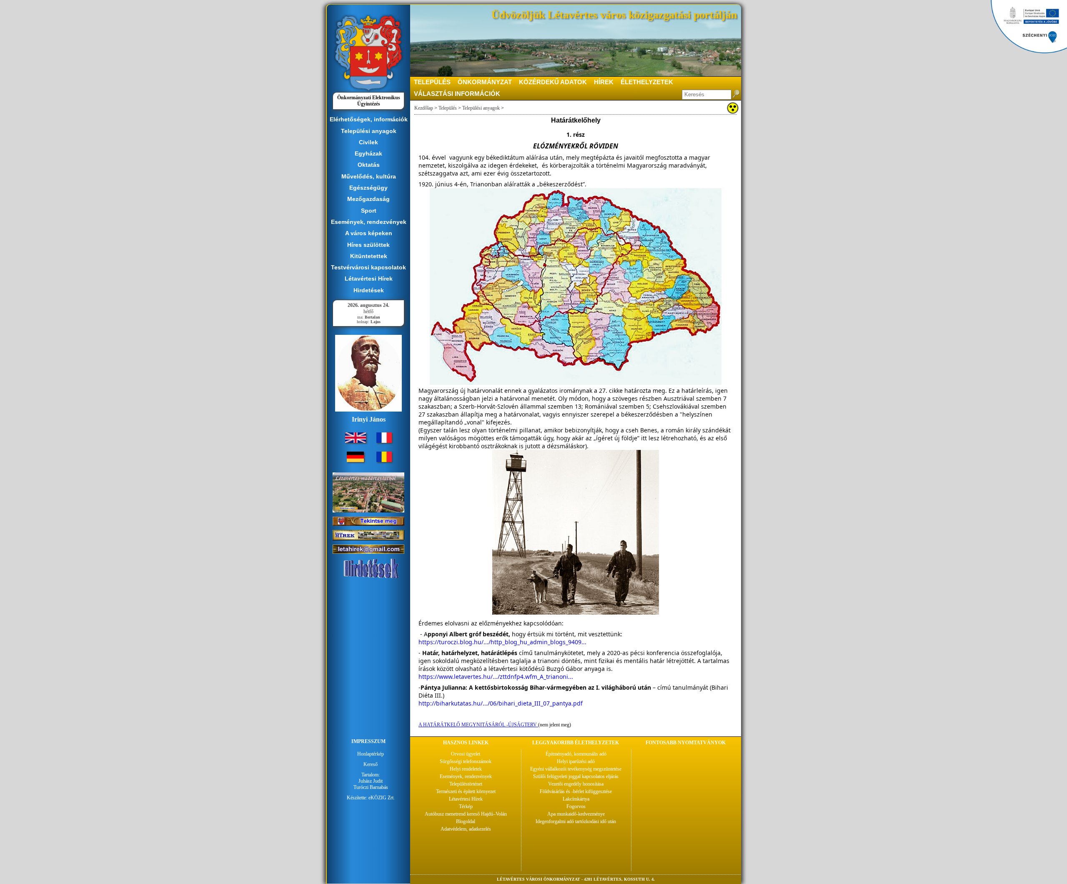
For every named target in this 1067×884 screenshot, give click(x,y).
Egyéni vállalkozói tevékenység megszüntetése (575, 769)
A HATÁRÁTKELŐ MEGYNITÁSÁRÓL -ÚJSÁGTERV (478, 725)
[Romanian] (384, 460)
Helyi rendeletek (466, 769)
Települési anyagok (481, 108)
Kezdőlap (423, 108)
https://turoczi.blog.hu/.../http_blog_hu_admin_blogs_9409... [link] (502, 642)
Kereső (370, 764)
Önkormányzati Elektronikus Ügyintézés (368, 101)
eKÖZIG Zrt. (381, 798)
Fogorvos (576, 806)
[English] (355, 441)
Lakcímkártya (576, 799)
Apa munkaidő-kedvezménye (576, 814)
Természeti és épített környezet (466, 791)
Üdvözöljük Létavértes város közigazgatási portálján (614, 15)
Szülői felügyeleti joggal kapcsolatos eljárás (576, 776)
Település (447, 108)
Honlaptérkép (370, 754)
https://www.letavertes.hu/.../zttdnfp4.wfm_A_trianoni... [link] (495, 677)
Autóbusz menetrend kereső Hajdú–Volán (466, 814)
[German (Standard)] (355, 460)
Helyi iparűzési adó (576, 761)
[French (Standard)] (384, 441)
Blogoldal (465, 821)
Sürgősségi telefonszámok (465, 761)
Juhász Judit (370, 781)
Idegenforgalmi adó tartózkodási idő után (576, 821)
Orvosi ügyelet (465, 754)
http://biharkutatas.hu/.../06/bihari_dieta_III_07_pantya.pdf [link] (500, 703)
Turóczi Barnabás (370, 787)
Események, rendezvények (466, 776)
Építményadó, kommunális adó (576, 754)
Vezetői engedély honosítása (576, 784)
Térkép (466, 806)
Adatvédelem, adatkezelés (466, 829)
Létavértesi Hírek (466, 799)
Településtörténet (465, 784)
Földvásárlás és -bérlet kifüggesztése (576, 791)
